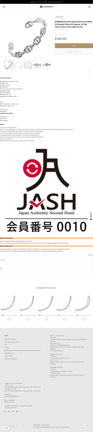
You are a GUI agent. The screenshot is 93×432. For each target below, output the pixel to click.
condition (2, 260)
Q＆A (1, 268)
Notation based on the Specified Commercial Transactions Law (22, 350)
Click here (60, 351)
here (10, 394)
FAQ (6, 345)
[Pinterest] (17, 411)
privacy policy (9, 356)
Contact (7, 347)
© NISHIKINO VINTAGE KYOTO (41, 425)
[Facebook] (5, 411)
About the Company (10, 339)
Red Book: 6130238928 (11, 407)
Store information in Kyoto (12, 342)
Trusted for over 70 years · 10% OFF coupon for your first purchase (46, 2)
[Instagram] (13, 411)
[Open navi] (4, 6)
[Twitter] (9, 411)
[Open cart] (89, 7)
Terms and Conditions (11, 359)
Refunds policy (9, 353)
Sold (74, 46)
